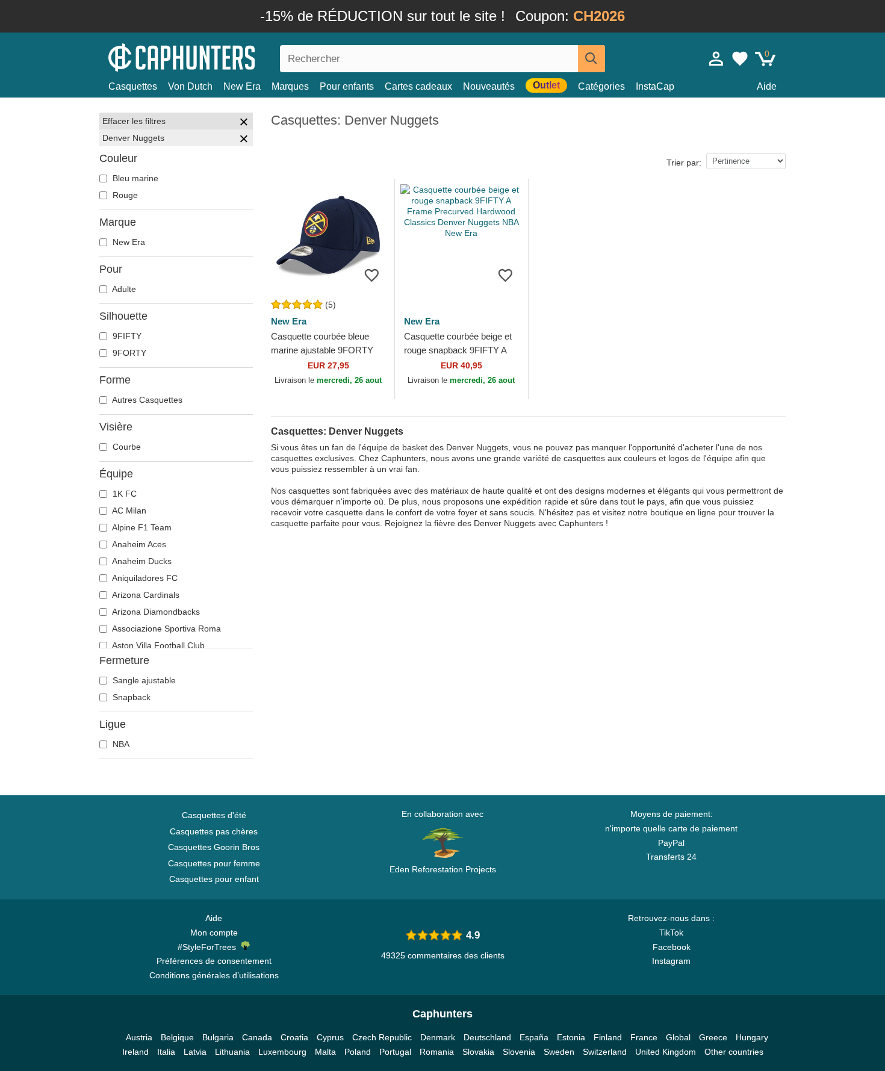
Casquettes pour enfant (214, 879)
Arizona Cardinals (144, 595)
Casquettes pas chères (214, 831)
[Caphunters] (213, 56)
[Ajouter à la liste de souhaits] (371, 274)
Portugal (395, 1052)
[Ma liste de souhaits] (740, 58)
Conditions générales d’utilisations (214, 975)
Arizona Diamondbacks (155, 611)
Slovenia (519, 1052)
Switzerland (605, 1052)
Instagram (671, 961)
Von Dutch (190, 86)
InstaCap (655, 86)
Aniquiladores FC (144, 578)
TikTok (671, 932)
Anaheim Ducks (141, 561)
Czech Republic (382, 1037)
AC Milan (128, 510)
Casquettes (132, 86)
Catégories (601, 86)
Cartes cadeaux (418, 86)
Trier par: (683, 162)
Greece (713, 1037)
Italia (166, 1052)
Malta (325, 1052)
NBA (119, 744)
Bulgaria (218, 1037)
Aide (767, 86)
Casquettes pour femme (214, 863)
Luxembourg (282, 1052)
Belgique (177, 1037)
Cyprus (330, 1037)
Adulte (123, 289)
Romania (437, 1052)
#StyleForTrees (209, 947)
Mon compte (214, 932)
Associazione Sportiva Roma (165, 628)
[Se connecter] (716, 58)
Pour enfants (347, 86)
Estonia (571, 1037)
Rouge (124, 195)
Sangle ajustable (143, 680)
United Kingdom (665, 1052)
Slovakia (478, 1052)
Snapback (130, 697)
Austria (139, 1037)
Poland (357, 1052)
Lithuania (232, 1052)
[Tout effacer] (244, 123)
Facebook (672, 947)
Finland (608, 1037)
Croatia (294, 1037)
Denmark (437, 1037)
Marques (290, 86)
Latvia (195, 1052)
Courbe (125, 447)
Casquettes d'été (214, 815)
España (534, 1037)
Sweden (559, 1052)
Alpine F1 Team (141, 527)
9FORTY (128, 353)
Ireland (135, 1052)
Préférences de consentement (214, 961)
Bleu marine (134, 178)
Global (678, 1037)
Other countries (733, 1052)
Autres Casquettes (146, 400)
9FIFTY (125, 336)
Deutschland (487, 1037)
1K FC (123, 493)
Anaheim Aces (138, 544)
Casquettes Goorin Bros (213, 847)
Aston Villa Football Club (157, 645)
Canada (257, 1037)
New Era (242, 86)
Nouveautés (489, 86)
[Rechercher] (591, 58)
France (643, 1037)
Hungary (752, 1037)
